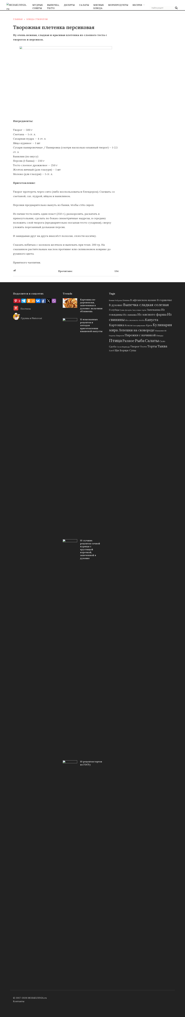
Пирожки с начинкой (140, 335)
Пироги (120, 335)
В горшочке (164, 300)
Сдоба (112, 346)
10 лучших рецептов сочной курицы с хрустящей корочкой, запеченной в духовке (90, 549)
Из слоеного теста (134, 320)
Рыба (139, 340)
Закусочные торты (139, 310)
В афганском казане (143, 300)
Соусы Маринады (123, 347)
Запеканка (154, 309)
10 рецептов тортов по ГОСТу (91, 763)
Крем (149, 325)
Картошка (116, 325)
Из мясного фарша (151, 314)
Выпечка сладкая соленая (146, 304)
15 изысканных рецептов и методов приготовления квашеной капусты (91, 325)
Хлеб (111, 350)
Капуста (151, 319)
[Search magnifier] (176, 8)
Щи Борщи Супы (125, 350)
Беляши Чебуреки (115, 300)
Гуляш (122, 310)
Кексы (128, 325)
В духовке (116, 305)
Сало (162, 341)
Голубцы (114, 309)
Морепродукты (118, 5)
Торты (152, 346)
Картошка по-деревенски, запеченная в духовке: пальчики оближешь (91, 305)
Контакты (18, 1001)
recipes (137, 5)
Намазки (159, 330)
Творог (135, 346)
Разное (128, 341)
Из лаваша (130, 314)
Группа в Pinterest (31, 318)
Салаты (84, 5)
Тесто (143, 346)
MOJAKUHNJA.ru (37, 997)
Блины (126, 300)
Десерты (69, 5)
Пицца (159, 335)
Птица (115, 340)
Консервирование (139, 326)
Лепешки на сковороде (136, 330)
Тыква (162, 346)
